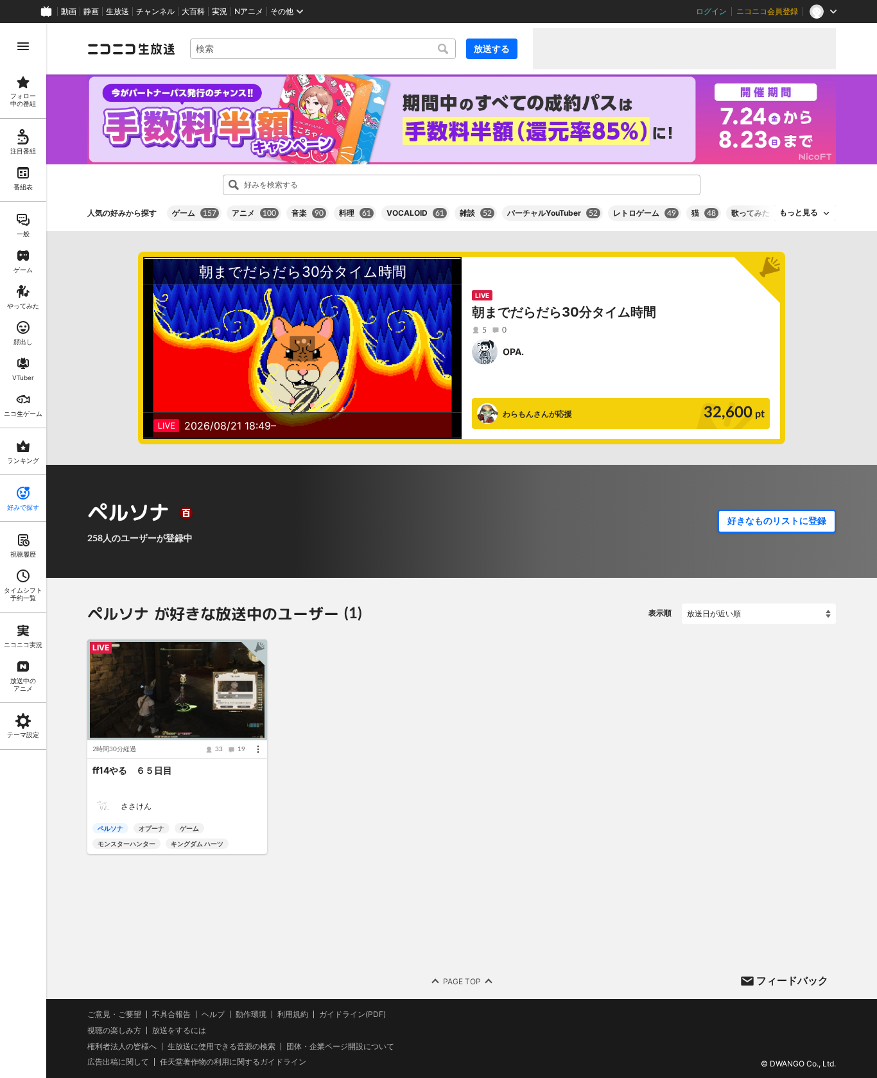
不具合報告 (171, 1014)
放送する (492, 48)
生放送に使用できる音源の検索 (221, 1046)
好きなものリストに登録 (776, 521)
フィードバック (792, 980)
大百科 (193, 11)
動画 (68, 11)
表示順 (660, 613)
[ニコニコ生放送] (131, 49)
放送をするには (179, 1030)
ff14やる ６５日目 (132, 770)
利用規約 (292, 1014)
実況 (219, 11)
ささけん (136, 806)
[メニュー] (258, 749)
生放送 (117, 11)
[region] (23, 550)
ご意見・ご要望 (114, 1014)
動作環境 (251, 1014)
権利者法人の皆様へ (122, 1046)
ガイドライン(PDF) (352, 1014)
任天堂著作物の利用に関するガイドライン (233, 1062)
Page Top (462, 981)
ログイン (711, 11)
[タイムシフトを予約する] (254, 652)
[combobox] (323, 49)
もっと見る (798, 212)
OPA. (513, 351)
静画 (91, 11)
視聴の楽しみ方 (114, 1030)
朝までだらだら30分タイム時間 (564, 312)
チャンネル (155, 11)
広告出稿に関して (118, 1061)
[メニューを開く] (23, 46)
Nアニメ (248, 11)
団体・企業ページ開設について (340, 1046)
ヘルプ (213, 1014)
